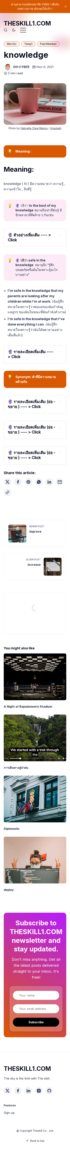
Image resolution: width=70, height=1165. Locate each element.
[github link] (49, 1090)
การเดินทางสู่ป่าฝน (16, 767)
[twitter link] (7, 1090)
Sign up (9, 1113)
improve (35, 531)
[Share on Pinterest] (28, 482)
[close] (66, 6)
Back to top (37, 1140)
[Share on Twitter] (7, 482)
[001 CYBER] (8, 67)
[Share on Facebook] (18, 482)
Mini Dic (11, 43)
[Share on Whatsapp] (39, 482)
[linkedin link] (28, 1090)
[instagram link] (39, 1090)
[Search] (5, 30)
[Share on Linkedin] (49, 482)
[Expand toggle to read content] (60, 235)
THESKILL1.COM (27, 23)
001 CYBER (21, 67)
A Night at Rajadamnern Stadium (28, 706)
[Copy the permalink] (7, 492)
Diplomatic (12, 829)
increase (34, 564)
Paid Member (48, 43)
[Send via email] (59, 482)
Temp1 (28, 43)
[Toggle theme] (14, 30)
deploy (9, 890)
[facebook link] (18, 1090)
